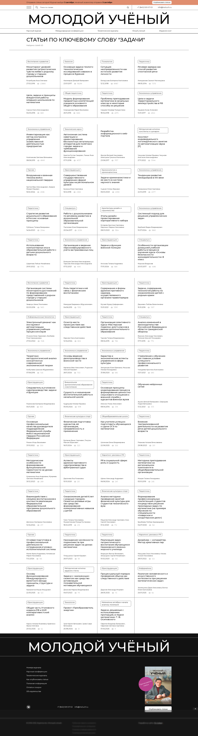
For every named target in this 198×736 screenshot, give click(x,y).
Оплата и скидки (33, 687)
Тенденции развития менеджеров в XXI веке (151, 176)
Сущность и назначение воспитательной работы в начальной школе (78, 394)
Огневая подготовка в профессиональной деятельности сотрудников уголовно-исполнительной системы (41, 545)
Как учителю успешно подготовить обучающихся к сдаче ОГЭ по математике (116, 425)
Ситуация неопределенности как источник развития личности (114, 70)
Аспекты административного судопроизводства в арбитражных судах (75, 464)
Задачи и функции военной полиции (111, 246)
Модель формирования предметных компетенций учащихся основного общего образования (79, 102)
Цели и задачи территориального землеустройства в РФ (150, 101)
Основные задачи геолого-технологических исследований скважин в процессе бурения (79, 70)
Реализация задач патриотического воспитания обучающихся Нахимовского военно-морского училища (115, 545)
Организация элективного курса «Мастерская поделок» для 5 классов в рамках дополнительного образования (115, 327)
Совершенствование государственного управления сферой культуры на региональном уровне (79, 180)
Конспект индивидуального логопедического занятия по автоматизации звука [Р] (152, 141)
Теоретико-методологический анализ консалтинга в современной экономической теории (41, 361)
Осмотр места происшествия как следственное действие (77, 324)
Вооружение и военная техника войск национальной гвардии (39, 177)
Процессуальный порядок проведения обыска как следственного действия (115, 576)
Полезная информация (36, 683)
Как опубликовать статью (37, 679)
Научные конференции (36, 672)
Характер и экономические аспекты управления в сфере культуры (114, 359)
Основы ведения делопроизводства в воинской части (75, 358)
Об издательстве (33, 691)
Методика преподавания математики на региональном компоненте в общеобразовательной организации (152, 466)
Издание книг (165, 31)
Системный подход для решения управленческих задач (152, 215)
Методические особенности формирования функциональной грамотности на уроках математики (39, 466)
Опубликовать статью (161, 2)
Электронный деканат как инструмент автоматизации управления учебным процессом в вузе (41, 327)
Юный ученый (139, 31)
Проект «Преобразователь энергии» (78, 609)
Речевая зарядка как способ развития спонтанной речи (149, 69)
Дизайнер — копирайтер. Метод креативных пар (152, 541)
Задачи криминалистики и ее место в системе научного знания (116, 179)
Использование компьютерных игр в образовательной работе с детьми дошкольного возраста (41, 250)
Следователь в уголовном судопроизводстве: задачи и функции (41, 390)
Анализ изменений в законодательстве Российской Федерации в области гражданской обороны (152, 327)
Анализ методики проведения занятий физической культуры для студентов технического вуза (115, 501)
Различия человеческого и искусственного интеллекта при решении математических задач (153, 577)
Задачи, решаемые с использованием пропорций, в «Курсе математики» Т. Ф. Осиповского (112, 615)
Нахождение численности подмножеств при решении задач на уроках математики (78, 543)
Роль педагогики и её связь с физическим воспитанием (76, 290)
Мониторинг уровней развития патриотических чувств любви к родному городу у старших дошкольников (41, 72)
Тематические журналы (108, 31)
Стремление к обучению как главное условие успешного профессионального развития (151, 361)
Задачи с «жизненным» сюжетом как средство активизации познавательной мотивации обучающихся (78, 581)
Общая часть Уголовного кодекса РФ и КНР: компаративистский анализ (40, 611)
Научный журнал (33, 31)
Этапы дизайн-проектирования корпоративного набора (114, 218)
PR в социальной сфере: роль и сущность (114, 461)
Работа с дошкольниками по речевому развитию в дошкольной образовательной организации (78, 218)
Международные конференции (69, 31)
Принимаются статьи (145, 683)
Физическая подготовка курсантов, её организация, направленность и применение (77, 426)
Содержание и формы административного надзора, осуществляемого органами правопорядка (114, 293)
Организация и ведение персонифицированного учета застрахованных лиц (78, 247)
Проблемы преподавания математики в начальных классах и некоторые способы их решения (115, 102)
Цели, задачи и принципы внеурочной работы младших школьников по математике (40, 98)
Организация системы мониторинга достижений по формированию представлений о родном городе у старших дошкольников (41, 294)
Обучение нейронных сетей (150, 385)
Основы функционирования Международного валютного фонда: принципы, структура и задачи (39, 580)
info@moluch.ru (165, 7)
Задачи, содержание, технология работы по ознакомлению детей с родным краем (151, 292)
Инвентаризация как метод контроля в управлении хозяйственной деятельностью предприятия (38, 140)
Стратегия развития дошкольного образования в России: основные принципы (41, 217)
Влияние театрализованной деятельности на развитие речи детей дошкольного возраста (153, 426)
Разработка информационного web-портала (114, 133)
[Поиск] (128, 7)
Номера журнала (33, 668)
